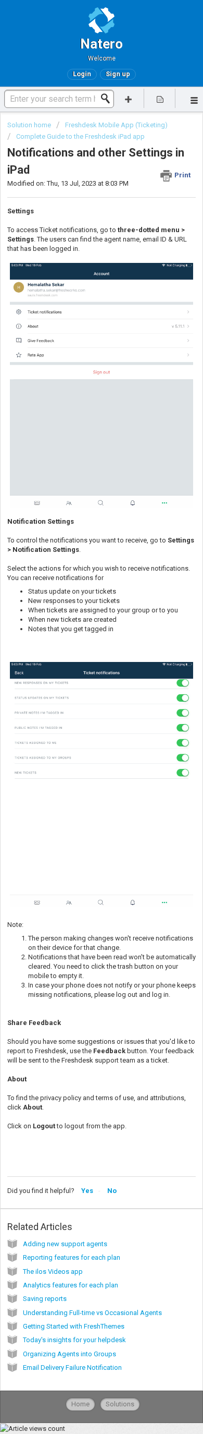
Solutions (120, 1404)
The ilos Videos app (53, 1271)
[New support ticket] (128, 98)
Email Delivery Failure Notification (72, 1367)
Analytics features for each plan (70, 1285)
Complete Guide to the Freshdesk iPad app (80, 136)
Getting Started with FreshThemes (73, 1326)
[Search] (108, 98)
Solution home (30, 125)
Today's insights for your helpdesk (74, 1340)
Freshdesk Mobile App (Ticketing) (116, 125)
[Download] (82, 727)
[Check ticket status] (160, 98)
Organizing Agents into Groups (69, 1354)
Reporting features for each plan (71, 1257)
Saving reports (45, 1299)
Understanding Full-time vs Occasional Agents (92, 1313)
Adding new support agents (65, 1244)
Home (80, 1404)
